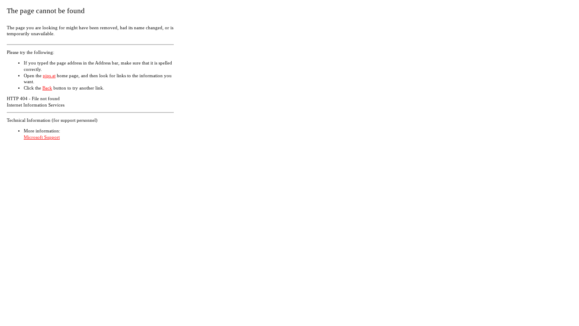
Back (47, 88)
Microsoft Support (42, 137)
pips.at (49, 75)
